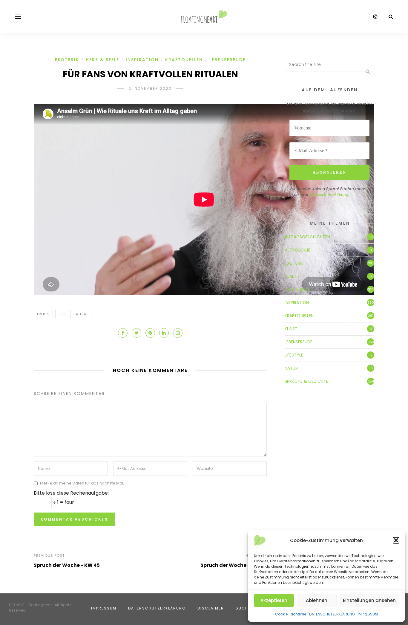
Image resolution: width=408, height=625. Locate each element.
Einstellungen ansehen (369, 600)
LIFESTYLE (294, 355)
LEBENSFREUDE (227, 60)
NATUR (291, 368)
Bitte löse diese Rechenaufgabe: (71, 493)
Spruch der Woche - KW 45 (67, 565)
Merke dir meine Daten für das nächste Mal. (82, 483)
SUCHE (243, 608)
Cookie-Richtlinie (290, 614)
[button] (396, 540)
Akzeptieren (273, 600)
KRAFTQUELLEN (184, 60)
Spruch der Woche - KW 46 (233, 565)
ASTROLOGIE (297, 250)
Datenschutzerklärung (329, 194)
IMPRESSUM (368, 614)
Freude (43, 314)
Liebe (63, 314)
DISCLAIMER (210, 608)
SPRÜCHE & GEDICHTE (306, 381)
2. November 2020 (150, 88)
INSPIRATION (142, 60)
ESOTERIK (67, 60)
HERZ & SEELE (102, 60)
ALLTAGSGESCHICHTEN (307, 237)
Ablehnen (316, 600)
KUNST (291, 329)
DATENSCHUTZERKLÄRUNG (332, 614)
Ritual (82, 314)
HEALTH (292, 276)
